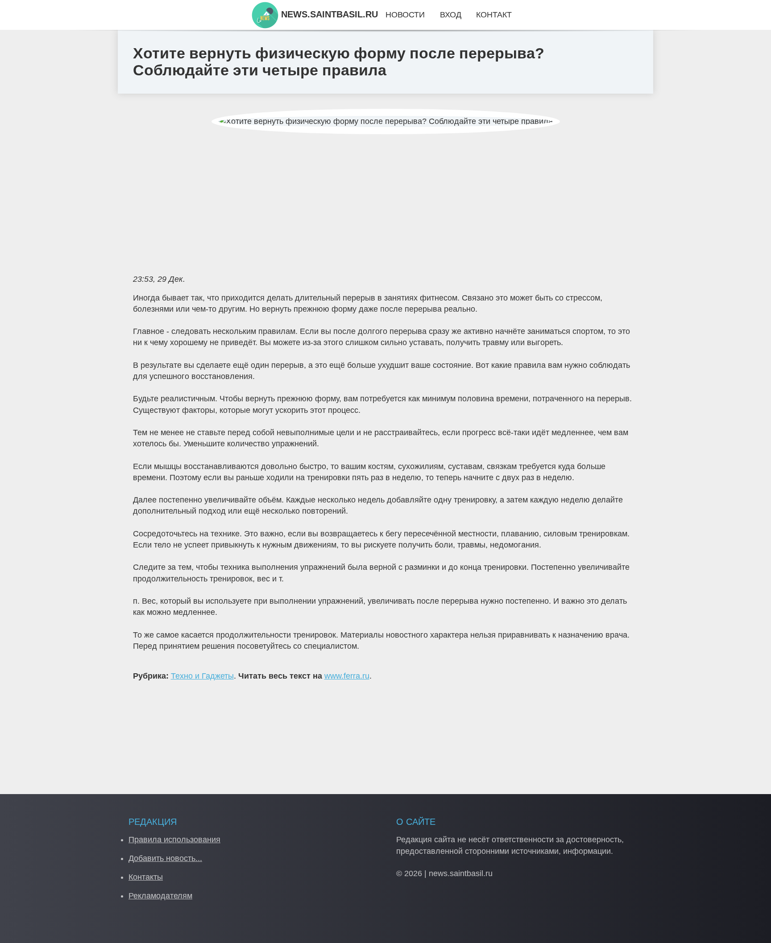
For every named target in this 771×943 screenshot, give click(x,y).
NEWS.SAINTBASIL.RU (328, 14)
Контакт (494, 14)
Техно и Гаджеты (202, 675)
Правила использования (174, 839)
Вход (450, 14)
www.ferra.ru (346, 675)
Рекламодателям (160, 895)
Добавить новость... (165, 858)
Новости (405, 14)
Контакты (145, 877)
